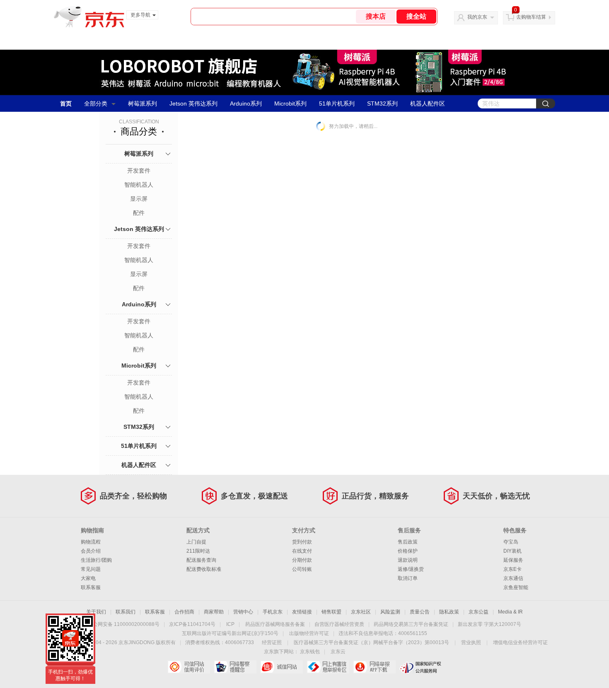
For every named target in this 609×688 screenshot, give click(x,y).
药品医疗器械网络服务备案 (275, 624)
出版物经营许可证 (309, 633)
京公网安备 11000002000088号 (124, 624)
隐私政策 (449, 612)
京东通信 (513, 578)
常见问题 (91, 569)
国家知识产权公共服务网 (420, 667)
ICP (230, 624)
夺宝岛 (510, 542)
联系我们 (125, 612)
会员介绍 (91, 551)
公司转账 (302, 569)
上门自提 (196, 542)
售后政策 (408, 542)
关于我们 (96, 612)
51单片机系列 (337, 103)
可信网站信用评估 (188, 667)
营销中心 (243, 612)
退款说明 (408, 560)
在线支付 (302, 551)
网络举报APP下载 (374, 667)
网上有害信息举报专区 (328, 667)
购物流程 (91, 542)
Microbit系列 (290, 103)
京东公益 (478, 612)
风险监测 (390, 612)
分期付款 (302, 560)
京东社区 (361, 612)
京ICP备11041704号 (192, 624)
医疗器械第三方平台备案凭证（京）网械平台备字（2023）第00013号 (371, 642)
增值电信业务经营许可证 (520, 642)
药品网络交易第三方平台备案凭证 (411, 624)
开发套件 (138, 170)
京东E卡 (512, 569)
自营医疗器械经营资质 (339, 624)
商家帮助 (214, 612)
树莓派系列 (142, 103)
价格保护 (408, 551)
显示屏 (138, 198)
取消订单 (408, 578)
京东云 (338, 651)
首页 (66, 103)
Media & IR (510, 612)
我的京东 (477, 17)
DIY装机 (512, 551)
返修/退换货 (411, 569)
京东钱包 (310, 651)
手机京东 (273, 612)
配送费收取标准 (203, 569)
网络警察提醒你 (235, 667)
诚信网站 (281, 667)
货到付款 (302, 542)
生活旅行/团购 (96, 560)
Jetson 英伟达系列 (193, 103)
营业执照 (471, 642)
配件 (139, 212)
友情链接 (302, 612)
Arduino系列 (246, 103)
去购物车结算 (531, 17)
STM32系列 (382, 103)
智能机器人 (138, 184)
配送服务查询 (201, 560)
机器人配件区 (427, 103)
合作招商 (184, 612)
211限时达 (198, 551)
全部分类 (95, 103)
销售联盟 (331, 612)
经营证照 (272, 642)
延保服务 (513, 560)
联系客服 (91, 587)
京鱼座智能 (515, 587)
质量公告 (420, 612)
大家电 (88, 578)
